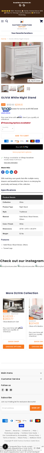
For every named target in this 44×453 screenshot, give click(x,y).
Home (3, 39)
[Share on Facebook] (3, 172)
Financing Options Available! (17, 123)
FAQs (34, 431)
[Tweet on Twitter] (7, 172)
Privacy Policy (34, 435)
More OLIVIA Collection (22, 293)
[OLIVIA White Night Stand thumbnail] (4, 88)
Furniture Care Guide (29, 433)
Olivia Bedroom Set (11, 321)
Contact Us (26, 431)
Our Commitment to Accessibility (15, 435)
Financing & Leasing (12, 433)
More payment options (22, 152)
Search (8, 431)
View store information (11, 163)
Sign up (36, 408)
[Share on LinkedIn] (11, 172)
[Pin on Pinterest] (15, 172)
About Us (16, 431)
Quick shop (13, 342)
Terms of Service (9, 438)
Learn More (5, 113)
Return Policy (22, 438)
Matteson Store (35, 438)
